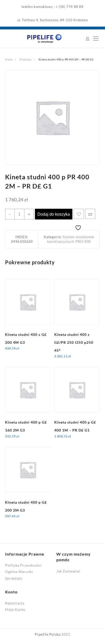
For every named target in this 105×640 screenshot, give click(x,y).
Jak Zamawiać (68, 571)
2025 (65, 634)
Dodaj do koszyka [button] (24, 352)
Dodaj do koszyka (53, 214)
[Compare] (90, 214)
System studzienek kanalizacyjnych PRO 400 (70, 239)
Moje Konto (15, 609)
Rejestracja (14, 603)
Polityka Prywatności (23, 565)
